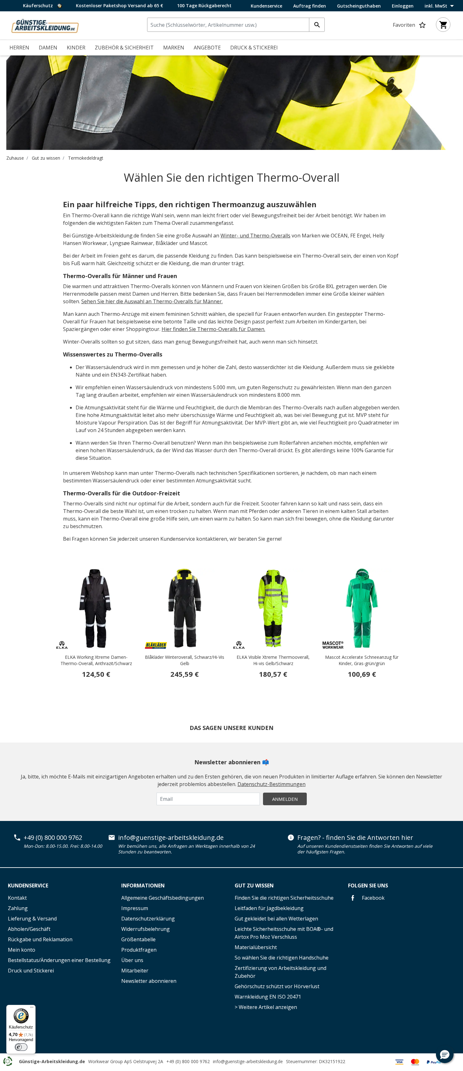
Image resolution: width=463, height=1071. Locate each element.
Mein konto (21, 949)
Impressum (134, 908)
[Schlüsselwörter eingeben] (317, 25)
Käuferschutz (38, 6)
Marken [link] (173, 47)
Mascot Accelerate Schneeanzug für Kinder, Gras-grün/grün (361, 660)
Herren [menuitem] (19, 47)
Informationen (143, 885)
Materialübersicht (256, 947)
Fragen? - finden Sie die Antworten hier (355, 838)
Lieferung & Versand (32, 918)
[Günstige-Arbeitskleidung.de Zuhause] (45, 24)
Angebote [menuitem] (207, 47)
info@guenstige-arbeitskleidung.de (171, 838)
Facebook (373, 897)
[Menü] (32, 1008)
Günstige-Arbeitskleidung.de (52, 1061)
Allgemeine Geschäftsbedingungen (162, 897)
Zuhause (15, 158)
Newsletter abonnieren (148, 980)
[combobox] (236, 25)
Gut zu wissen (46, 158)
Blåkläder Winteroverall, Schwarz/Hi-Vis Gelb (184, 660)
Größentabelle (138, 939)
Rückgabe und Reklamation (40, 939)
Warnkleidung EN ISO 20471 (268, 996)
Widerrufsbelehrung (145, 929)
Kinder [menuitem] (76, 47)
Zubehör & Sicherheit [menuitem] (124, 47)
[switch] (21, 1047)
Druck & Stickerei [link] (254, 47)
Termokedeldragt (85, 158)
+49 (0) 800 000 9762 (53, 838)
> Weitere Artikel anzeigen (266, 1007)
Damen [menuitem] (48, 47)
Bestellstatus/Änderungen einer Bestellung (59, 960)
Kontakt (17, 897)
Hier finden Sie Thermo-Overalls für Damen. (213, 329)
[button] (445, 1054)
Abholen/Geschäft (29, 929)
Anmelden (285, 799)
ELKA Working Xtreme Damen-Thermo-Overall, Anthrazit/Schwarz (96, 660)
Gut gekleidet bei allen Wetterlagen (276, 918)
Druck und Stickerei (31, 970)
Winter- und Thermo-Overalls (255, 235)
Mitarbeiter (134, 970)
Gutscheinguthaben (359, 6)
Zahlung (18, 908)
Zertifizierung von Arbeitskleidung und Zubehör (280, 972)
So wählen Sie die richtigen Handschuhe (282, 957)
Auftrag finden (309, 6)
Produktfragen (139, 949)
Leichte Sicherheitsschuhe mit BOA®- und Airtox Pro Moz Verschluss (284, 933)
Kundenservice (266, 6)
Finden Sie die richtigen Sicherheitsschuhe (284, 897)
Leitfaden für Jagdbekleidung (269, 908)
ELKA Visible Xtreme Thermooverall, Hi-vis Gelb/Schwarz (273, 660)
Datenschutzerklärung (148, 918)
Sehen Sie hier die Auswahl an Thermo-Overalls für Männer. (152, 301)
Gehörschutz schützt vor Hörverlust (277, 986)
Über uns (132, 960)
